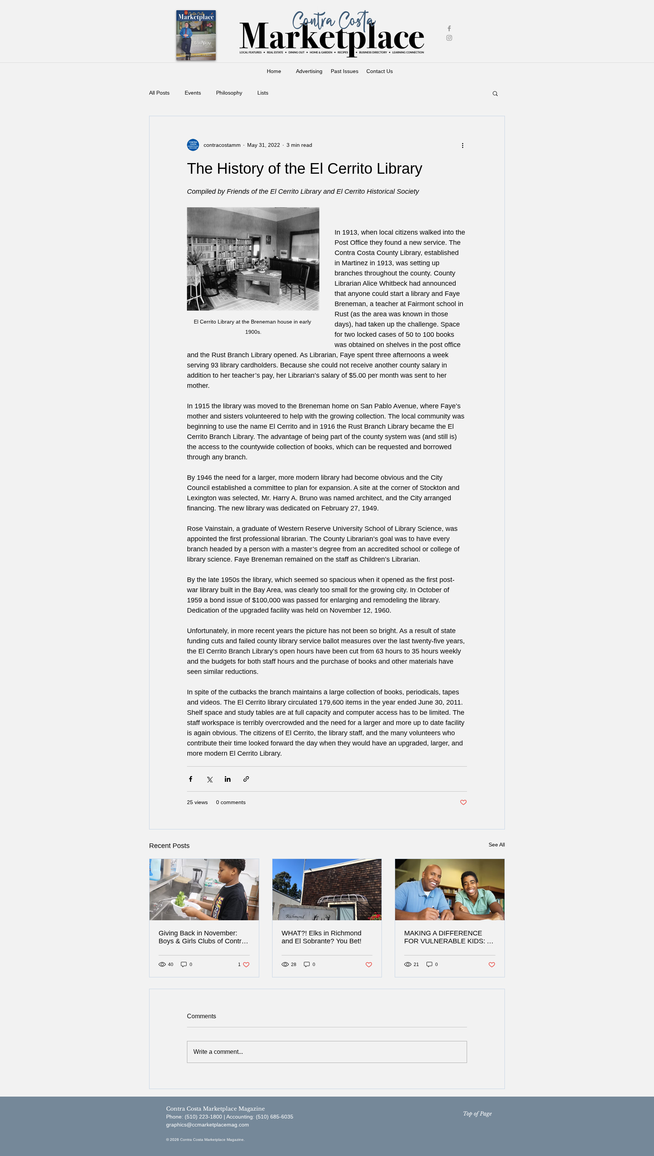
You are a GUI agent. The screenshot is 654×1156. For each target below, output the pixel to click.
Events (193, 93)
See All (497, 845)
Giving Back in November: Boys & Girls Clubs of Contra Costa (202, 937)
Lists (262, 93)
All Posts (159, 93)
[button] (495, 93)
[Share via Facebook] (190, 779)
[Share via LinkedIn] (227, 779)
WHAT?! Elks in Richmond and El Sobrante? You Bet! (321, 937)
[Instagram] (449, 38)
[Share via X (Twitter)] (209, 779)
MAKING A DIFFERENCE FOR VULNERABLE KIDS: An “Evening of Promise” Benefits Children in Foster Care (449, 937)
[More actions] (462, 144)
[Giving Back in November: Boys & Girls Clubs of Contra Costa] (204, 889)
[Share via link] (246, 779)
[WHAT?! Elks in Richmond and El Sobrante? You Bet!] (327, 889)
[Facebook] (449, 28)
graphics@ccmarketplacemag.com (207, 1125)
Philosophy (229, 93)
